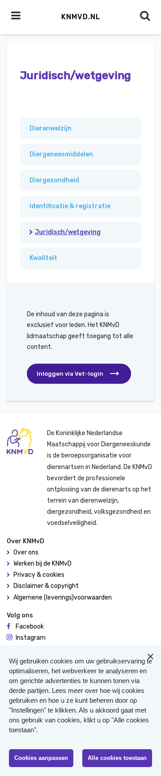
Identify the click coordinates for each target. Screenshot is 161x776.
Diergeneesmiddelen (61, 154)
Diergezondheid (54, 180)
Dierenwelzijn (51, 128)
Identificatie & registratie (70, 206)
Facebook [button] (30, 626)
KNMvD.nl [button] (80, 17)
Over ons (25, 552)
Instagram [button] (31, 638)
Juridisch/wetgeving (68, 232)
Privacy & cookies (38, 575)
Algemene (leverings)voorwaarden (62, 597)
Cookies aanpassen (41, 758)
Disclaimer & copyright (46, 586)
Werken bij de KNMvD (42, 563)
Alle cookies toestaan (117, 758)
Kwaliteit (43, 258)
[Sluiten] (150, 656)
